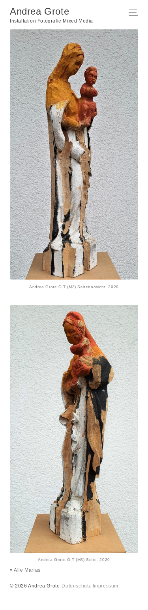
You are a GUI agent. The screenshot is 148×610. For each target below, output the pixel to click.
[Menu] (135, 13)
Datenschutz (76, 586)
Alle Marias (27, 570)
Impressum (105, 586)
